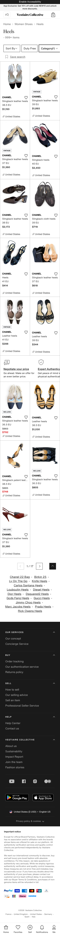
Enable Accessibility (30, 2)
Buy (7, 655)
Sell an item (12, 700)
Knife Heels (39, 581)
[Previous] (20, 566)
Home (7, 24)
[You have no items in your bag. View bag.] (53, 14)
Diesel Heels (41, 590)
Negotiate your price (16, 369)
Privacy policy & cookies (28, 821)
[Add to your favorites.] (26, 98)
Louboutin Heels (17, 590)
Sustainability (13, 751)
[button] (53, 14)
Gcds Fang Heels (17, 598)
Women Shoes (23, 24)
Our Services (14, 632)
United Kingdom (21, 914)
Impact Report (14, 757)
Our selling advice (16, 695)
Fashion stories (14, 767)
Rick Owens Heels (30, 611)
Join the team (13, 762)
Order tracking (14, 661)
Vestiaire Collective (20, 739)
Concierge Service (16, 644)
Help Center (12, 723)
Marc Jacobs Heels (17, 607)
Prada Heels (43, 607)
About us (11, 746)
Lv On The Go (18, 581)
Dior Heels (14, 594)
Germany (48, 914)
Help (8, 717)
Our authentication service (22, 667)
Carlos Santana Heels (28, 585)
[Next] (39, 566)
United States (36, 914)
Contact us (12, 728)
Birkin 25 (40, 577)
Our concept (13, 638)
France (9, 914)
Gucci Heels (42, 598)
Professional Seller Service (22, 706)
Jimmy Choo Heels (28, 602)
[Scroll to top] (52, 566)
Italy (34, 916)
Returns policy (14, 672)
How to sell (12, 690)
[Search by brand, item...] (6, 15)
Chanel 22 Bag (20, 577)
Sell (8, 683)
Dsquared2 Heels (37, 594)
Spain (27, 916)
